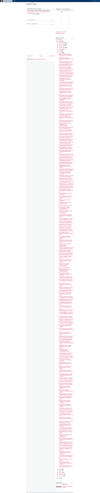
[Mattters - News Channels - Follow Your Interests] (65, 29)
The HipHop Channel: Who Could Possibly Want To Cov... (65, 303)
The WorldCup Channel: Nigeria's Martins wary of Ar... (65, 363)
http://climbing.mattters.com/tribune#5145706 (38, 11)
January (61, 475)
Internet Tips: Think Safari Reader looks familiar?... (65, 224)
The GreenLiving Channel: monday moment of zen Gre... (65, 131)
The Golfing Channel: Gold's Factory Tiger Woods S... (66, 137)
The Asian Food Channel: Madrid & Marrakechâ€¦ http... (65, 397)
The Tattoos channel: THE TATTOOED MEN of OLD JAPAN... (65, 375)
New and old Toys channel (65, 205)
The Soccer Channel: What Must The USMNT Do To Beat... (65, 448)
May (60, 469)
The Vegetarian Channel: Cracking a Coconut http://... (65, 237)
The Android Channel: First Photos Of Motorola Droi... (66, 443)
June (60, 52)
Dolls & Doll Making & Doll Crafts (65, 460)
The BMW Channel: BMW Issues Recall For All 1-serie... (65, 346)
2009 (58, 478)
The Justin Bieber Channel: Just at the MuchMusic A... (66, 339)
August (61, 49)
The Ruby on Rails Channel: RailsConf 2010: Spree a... (66, 320)
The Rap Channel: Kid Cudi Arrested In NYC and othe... (66, 297)
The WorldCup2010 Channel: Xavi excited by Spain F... (66, 76)
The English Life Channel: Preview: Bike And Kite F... (66, 428)
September (62, 47)
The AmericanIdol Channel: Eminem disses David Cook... (66, 260)
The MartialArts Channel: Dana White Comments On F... (66, 190)
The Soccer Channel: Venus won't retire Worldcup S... (66, 62)
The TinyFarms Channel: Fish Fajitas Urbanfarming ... (66, 142)
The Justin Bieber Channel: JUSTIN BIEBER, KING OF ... (66, 313)
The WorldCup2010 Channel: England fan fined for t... (66, 70)
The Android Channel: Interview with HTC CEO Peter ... (65, 333)
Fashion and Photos (64, 267)
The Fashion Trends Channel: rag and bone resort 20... (65, 274)
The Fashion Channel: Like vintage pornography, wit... (66, 277)
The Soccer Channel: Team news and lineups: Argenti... (66, 356)
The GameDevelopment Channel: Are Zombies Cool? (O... (65, 172)
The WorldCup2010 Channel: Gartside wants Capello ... (66, 163)
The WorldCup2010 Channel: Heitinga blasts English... (66, 140)
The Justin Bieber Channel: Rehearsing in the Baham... (66, 337)
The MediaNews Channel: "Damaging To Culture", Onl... (65, 92)
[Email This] (33, 13)
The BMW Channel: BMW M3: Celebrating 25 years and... (66, 184)
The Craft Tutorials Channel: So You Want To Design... (66, 445)
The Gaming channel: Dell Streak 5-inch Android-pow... (65, 293)
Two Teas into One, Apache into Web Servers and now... (65, 197)
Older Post (51, 56)
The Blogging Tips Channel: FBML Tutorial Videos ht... (66, 394)
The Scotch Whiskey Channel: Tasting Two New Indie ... (66, 391)
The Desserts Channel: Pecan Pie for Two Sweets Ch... (66, 111)
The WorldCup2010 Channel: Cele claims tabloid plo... (66, 176)
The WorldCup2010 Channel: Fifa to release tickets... (66, 65)
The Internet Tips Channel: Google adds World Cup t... (66, 222)
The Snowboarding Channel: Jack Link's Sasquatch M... (66, 73)
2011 (58, 39)
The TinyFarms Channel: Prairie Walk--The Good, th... (66, 105)
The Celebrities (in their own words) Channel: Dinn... (66, 354)
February (61, 474)
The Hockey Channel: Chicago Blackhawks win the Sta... (65, 463)
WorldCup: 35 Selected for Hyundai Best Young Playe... (65, 367)
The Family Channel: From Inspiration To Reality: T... (65, 409)
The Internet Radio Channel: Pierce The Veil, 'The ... (66, 466)
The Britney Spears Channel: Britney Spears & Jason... (66, 310)
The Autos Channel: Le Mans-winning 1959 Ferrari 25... (66, 219)
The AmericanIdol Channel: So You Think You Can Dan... (66, 257)
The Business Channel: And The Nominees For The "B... (66, 155)
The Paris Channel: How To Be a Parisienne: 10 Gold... (66, 378)
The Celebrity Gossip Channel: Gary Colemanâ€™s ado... (64, 350)
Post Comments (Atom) (40, 59)
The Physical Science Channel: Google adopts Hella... (65, 284)
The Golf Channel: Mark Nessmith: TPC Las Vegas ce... (66, 117)
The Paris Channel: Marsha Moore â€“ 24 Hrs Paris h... (66, 384)
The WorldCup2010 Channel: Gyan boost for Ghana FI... (66, 157)
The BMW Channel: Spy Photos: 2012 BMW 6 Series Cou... (66, 342)
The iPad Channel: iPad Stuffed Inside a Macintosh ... (66, 418)
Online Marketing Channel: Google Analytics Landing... (66, 230)
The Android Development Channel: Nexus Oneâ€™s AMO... (66, 439)
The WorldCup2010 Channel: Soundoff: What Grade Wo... (66, 151)
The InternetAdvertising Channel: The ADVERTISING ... (65, 124)
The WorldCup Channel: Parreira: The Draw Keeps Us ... (66, 371)
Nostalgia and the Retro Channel (65, 200)
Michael (66, 484)
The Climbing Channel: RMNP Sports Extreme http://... (65, 166)
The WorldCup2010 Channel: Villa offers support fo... (66, 114)
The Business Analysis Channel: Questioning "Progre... (65, 401)
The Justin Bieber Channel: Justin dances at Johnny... (66, 317)
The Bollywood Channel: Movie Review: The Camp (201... (66, 431)
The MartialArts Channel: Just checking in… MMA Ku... (65, 86)
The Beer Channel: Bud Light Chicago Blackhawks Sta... (66, 248)
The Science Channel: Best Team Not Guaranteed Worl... (66, 325)
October (61, 46)
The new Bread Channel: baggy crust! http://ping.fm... (65, 245)
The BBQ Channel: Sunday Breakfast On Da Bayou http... (65, 241)
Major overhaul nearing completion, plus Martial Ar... (65, 55)
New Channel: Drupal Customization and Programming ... (64, 208)
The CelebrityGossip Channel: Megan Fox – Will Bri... (66, 59)
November (61, 44)
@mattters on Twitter (61, 31)
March (60, 472)
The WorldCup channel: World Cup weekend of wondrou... (65, 425)
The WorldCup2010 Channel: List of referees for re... (66, 182)
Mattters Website (60, 33)
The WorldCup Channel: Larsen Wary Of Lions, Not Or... (66, 414)
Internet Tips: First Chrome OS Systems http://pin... (65, 227)
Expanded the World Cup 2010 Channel (65, 203)
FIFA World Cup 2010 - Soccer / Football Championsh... (64, 264)
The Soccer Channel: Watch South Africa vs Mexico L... (66, 411)
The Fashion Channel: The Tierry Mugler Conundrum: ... (66, 280)
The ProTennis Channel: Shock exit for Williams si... (66, 68)
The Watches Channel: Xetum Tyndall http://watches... (66, 160)
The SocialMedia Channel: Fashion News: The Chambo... (65, 99)
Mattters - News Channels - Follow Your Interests (65, 10)
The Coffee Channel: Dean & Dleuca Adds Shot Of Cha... (66, 254)
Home (41, 56)
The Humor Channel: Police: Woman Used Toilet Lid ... (66, 179)
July (60, 51)
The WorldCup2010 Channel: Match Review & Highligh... (66, 96)
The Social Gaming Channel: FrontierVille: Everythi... (66, 290)
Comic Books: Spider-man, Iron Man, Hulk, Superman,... (65, 212)
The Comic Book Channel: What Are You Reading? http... (65, 215)
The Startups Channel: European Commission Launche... (65, 79)
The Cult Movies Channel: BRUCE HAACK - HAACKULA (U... (65, 270)
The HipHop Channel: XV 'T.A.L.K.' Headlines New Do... (65, 307)
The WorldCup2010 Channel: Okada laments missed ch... (66, 187)
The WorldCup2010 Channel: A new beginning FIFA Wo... (66, 83)
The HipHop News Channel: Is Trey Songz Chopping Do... (66, 456)
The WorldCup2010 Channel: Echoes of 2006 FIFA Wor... (66, 134)
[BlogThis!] (35, 13)
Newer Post (30, 56)
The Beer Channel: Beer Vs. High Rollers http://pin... (66, 251)
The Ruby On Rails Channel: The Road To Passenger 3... (66, 322)
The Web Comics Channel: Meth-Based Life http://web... (65, 435)
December (61, 42)
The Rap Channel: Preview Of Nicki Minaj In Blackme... (66, 300)
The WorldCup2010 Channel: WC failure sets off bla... (66, 89)
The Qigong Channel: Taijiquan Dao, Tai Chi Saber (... (65, 387)
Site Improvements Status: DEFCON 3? (65, 194)
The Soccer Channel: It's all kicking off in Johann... (66, 422)
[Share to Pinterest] (39, 13)
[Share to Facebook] (37, 13)
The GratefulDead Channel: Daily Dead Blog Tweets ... (66, 148)
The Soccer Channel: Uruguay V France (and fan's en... (65, 359)
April (60, 470)
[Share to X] (36, 13)
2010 (58, 41)
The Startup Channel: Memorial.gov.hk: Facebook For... (66, 233)
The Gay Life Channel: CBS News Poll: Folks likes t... (66, 288)
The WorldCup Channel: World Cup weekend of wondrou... (65, 452)
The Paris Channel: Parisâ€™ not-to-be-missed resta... (66, 381)
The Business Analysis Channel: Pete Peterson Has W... (65, 405)
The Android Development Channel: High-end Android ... (66, 329)
